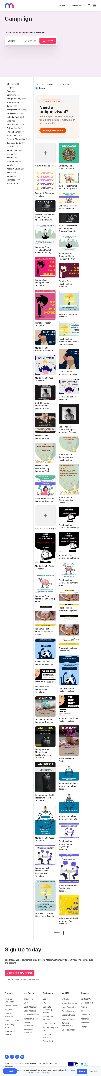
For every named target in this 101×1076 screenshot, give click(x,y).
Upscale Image (68, 1014)
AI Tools (65, 999)
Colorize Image (68, 1029)
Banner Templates (28, 1024)
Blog (82, 1011)
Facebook (85, 1014)
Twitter (83, 1027)
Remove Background (67, 1024)
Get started (76, 5)
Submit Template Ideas (50, 1029)
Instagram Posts (31, 1019)
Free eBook (48, 1041)
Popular (40, 84)
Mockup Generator (9, 1000)
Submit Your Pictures (48, 1018)
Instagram (84, 1019)
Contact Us (85, 999)
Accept (82, 1071)
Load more (57, 933)
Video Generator (69, 1011)
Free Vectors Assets (11, 1032)
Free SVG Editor (12, 1020)
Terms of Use (44, 1063)
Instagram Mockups (28, 1031)
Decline (93, 1071)
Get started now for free (19, 972)
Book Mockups (30, 1007)
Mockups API (86, 1003)
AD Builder (9, 1009)
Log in (62, 5)
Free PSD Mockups (9, 1015)
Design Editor (11, 1005)
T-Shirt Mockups (31, 1014)
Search (50, 40)
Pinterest (84, 1022)
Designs (11, 40)
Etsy (26, 1003)
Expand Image (68, 1019)
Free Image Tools (10, 1026)
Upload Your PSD (50, 1023)
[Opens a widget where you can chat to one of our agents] (10, 1071)
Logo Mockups (30, 1011)
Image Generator (69, 1003)
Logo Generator (69, 1007)
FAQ (44, 1003)
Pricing (83, 1007)
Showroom (28, 999)
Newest (50, 84)
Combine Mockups (47, 1036)
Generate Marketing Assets (47, 1010)
